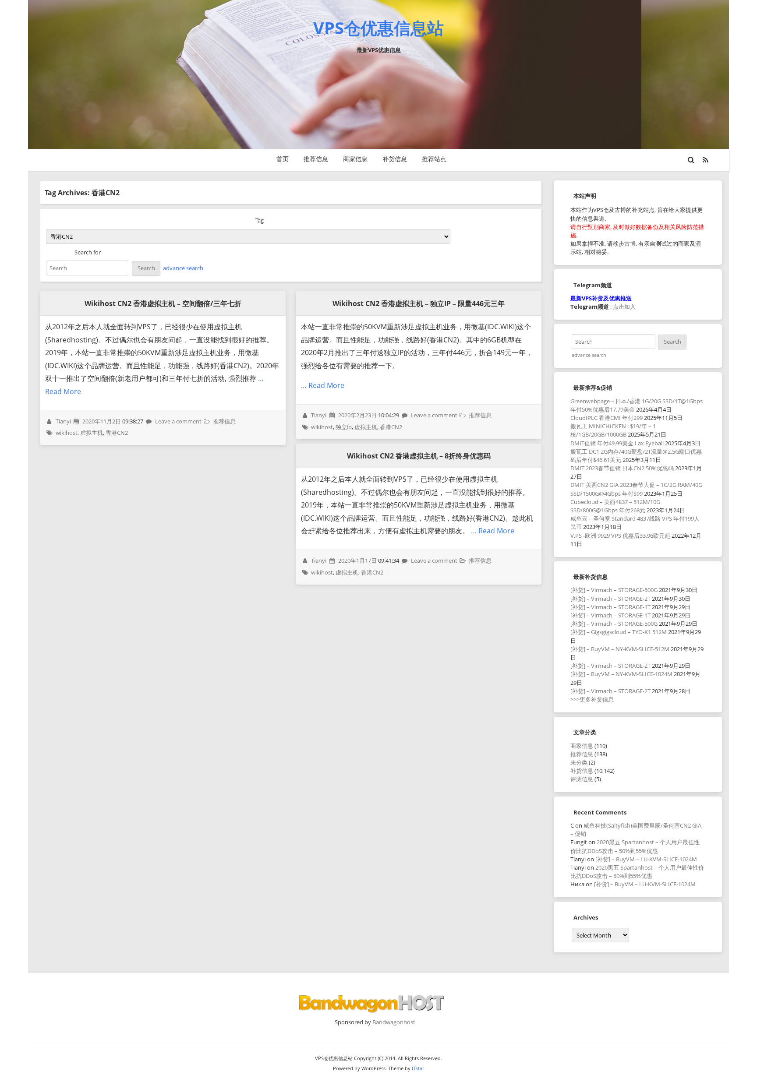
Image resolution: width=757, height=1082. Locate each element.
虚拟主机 (91, 433)
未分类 (578, 762)
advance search (183, 268)
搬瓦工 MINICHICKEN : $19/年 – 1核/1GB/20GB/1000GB (613, 430)
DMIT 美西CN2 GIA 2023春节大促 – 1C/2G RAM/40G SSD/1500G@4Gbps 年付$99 (636, 489)
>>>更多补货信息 (592, 699)
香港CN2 (117, 433)
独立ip (344, 427)
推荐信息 (316, 159)
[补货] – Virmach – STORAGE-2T (610, 599)
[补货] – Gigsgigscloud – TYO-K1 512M (618, 632)
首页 (282, 159)
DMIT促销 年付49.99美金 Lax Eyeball (617, 443)
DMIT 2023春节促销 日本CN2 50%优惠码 (622, 468)
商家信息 (355, 159)
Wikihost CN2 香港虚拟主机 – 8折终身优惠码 (419, 456)
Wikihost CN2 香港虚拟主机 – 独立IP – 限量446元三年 (419, 303)
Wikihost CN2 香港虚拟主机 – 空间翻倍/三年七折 (163, 303)
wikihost (67, 433)
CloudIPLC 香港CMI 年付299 (606, 418)
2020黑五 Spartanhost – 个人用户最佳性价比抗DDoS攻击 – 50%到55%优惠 (635, 846)
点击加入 (624, 306)
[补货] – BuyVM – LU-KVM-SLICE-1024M (646, 859)
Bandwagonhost (393, 1022)
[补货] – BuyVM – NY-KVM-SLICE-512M (619, 649)
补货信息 (394, 159)
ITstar (418, 1068)
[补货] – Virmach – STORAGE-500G (614, 590)
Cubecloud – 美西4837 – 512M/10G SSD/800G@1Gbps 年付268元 (615, 506)
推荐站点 (434, 159)
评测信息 (581, 779)
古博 (630, 243)
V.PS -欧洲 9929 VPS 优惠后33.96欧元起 (620, 535)
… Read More (322, 385)
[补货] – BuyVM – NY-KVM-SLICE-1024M (621, 674)
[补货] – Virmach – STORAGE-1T (610, 607)
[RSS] (705, 160)
